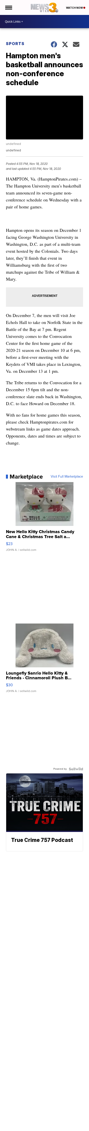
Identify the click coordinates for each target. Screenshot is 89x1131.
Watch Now (74, 7)
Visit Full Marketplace (67, 476)
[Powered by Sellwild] (76, 769)
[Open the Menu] (8, 7)
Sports (15, 43)
